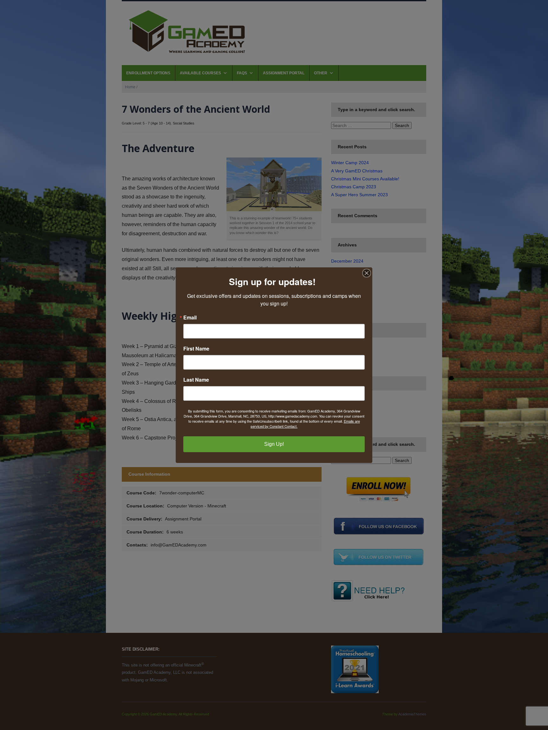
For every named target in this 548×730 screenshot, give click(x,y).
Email (190, 317)
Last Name (196, 379)
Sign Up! (274, 444)
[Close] (366, 273)
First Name (196, 348)
